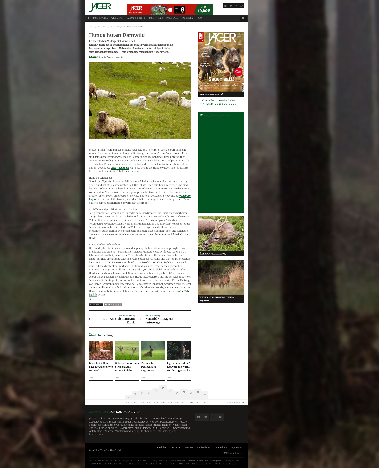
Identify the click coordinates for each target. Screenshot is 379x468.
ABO (200, 18)
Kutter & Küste (152, 464)
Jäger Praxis (156, 18)
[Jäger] (104, 7)
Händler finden (227, 100)
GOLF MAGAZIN (110, 464)
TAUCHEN (190, 464)
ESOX (185, 460)
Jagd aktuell (100, 18)
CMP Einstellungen (232, 453)
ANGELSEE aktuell (144, 460)
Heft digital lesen (209, 104)
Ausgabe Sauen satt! (211, 94)
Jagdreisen (188, 18)
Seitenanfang (234, 402)
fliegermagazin (233, 460)
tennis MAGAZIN (203, 464)
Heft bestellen (207, 100)
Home (88, 18)
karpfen (141, 464)
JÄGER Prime (131, 464)
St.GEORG (180, 464)
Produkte (161, 447)
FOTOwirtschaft (218, 464)
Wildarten (117, 18)
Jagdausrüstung (136, 18)
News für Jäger (116, 27)
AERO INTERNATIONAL (99, 460)
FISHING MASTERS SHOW (200, 460)
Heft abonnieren (227, 104)
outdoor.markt (231, 464)
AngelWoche (159, 460)
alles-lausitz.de (120, 167)
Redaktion (94, 56)
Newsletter (175, 447)
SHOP (172, 464)
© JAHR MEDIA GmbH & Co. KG (105, 450)
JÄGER (121, 464)
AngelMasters (129, 460)
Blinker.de (170, 460)
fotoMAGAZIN (95, 464)
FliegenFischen (219, 460)
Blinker (178, 460)
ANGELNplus (116, 460)
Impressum (236, 447)
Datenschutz (220, 447)
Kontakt (189, 447)
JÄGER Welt (172, 18)
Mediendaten (203, 447)
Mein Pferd (163, 464)
